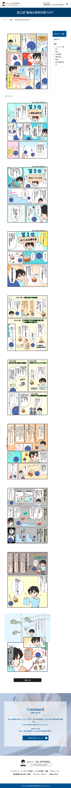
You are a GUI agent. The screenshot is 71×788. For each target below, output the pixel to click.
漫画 (55, 44)
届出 (56, 52)
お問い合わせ (53, 774)
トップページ (14, 771)
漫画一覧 (28, 680)
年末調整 (58, 54)
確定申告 (58, 57)
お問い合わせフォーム (35, 738)
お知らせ (56, 39)
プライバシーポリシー (40, 774)
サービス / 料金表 (27, 771)
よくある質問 (38, 771)
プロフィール (54, 771)
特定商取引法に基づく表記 (22, 774)
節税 (56, 59)
